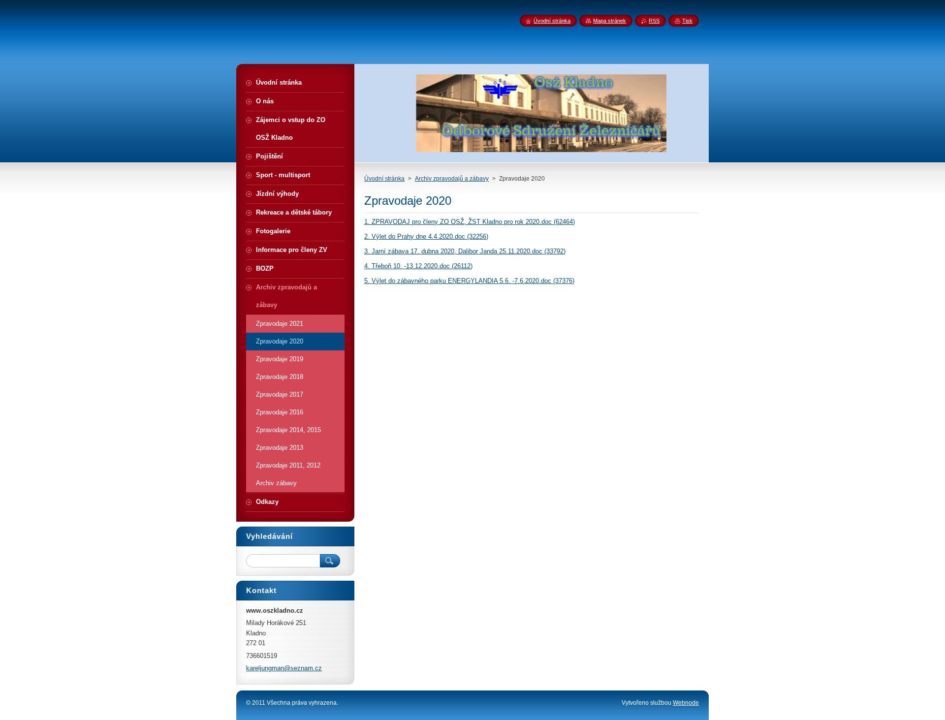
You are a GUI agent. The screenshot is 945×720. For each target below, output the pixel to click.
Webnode (686, 703)
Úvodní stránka (384, 179)
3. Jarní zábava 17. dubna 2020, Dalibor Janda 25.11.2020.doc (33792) (465, 251)
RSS (654, 21)
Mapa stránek (609, 21)
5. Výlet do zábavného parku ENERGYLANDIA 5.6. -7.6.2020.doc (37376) (469, 280)
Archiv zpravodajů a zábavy (452, 179)
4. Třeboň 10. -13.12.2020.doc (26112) (418, 266)
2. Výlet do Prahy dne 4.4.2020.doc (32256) (426, 236)
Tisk (687, 21)
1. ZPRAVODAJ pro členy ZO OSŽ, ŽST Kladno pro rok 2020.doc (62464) (469, 221)
